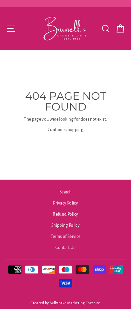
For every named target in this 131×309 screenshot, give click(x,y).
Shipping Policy (65, 225)
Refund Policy (65, 214)
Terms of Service (65, 236)
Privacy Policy (65, 203)
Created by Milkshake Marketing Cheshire (65, 303)
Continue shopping (65, 129)
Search (65, 192)
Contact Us (65, 247)
